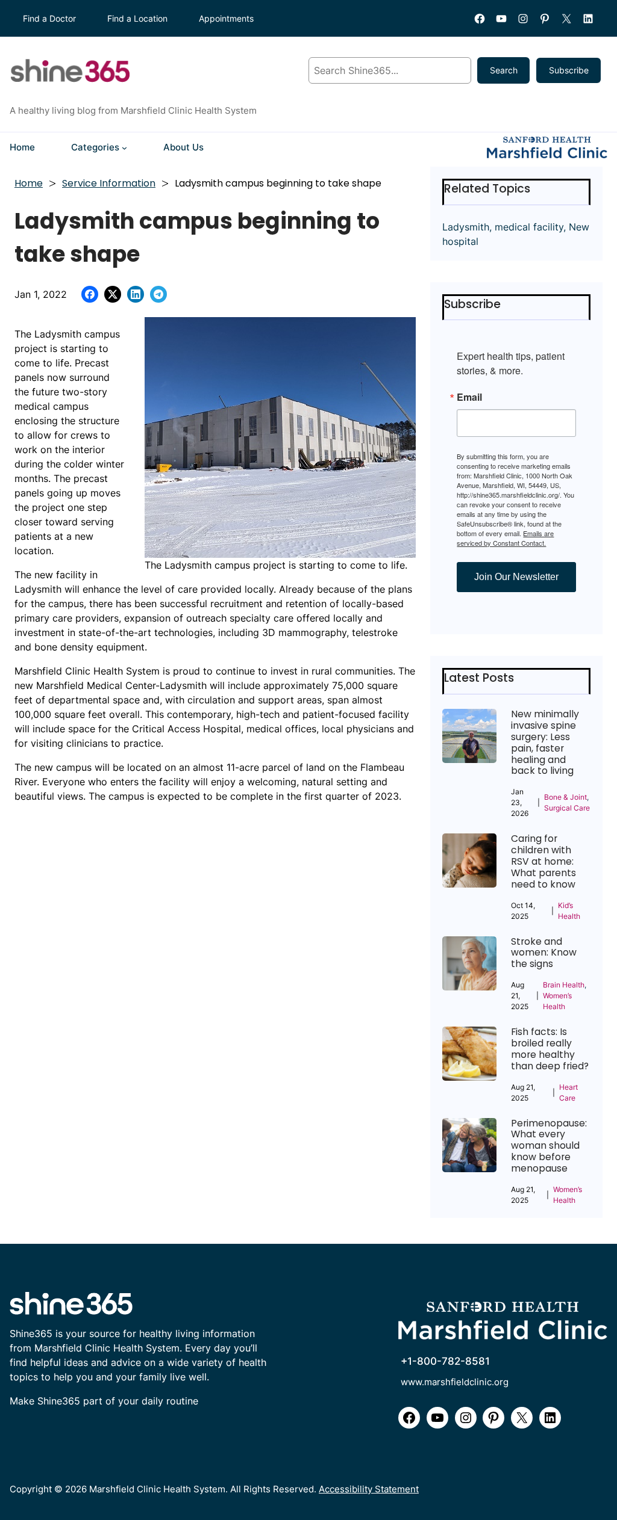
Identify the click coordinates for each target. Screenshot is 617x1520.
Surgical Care (567, 807)
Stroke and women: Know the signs (544, 953)
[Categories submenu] (124, 147)
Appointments (226, 18)
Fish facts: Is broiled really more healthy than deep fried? (550, 1049)
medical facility (529, 227)
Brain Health (563, 984)
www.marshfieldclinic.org (455, 1382)
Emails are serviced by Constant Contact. (505, 538)
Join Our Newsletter (516, 577)
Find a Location (137, 18)
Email (469, 397)
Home (28, 183)
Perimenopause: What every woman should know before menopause (549, 1146)
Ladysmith (465, 227)
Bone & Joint (565, 797)
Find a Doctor (49, 18)
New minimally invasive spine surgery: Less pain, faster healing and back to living (545, 743)
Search (504, 70)
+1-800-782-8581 (445, 1361)
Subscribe (569, 70)
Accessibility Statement (369, 1489)
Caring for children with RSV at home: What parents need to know (543, 861)
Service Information (108, 183)
